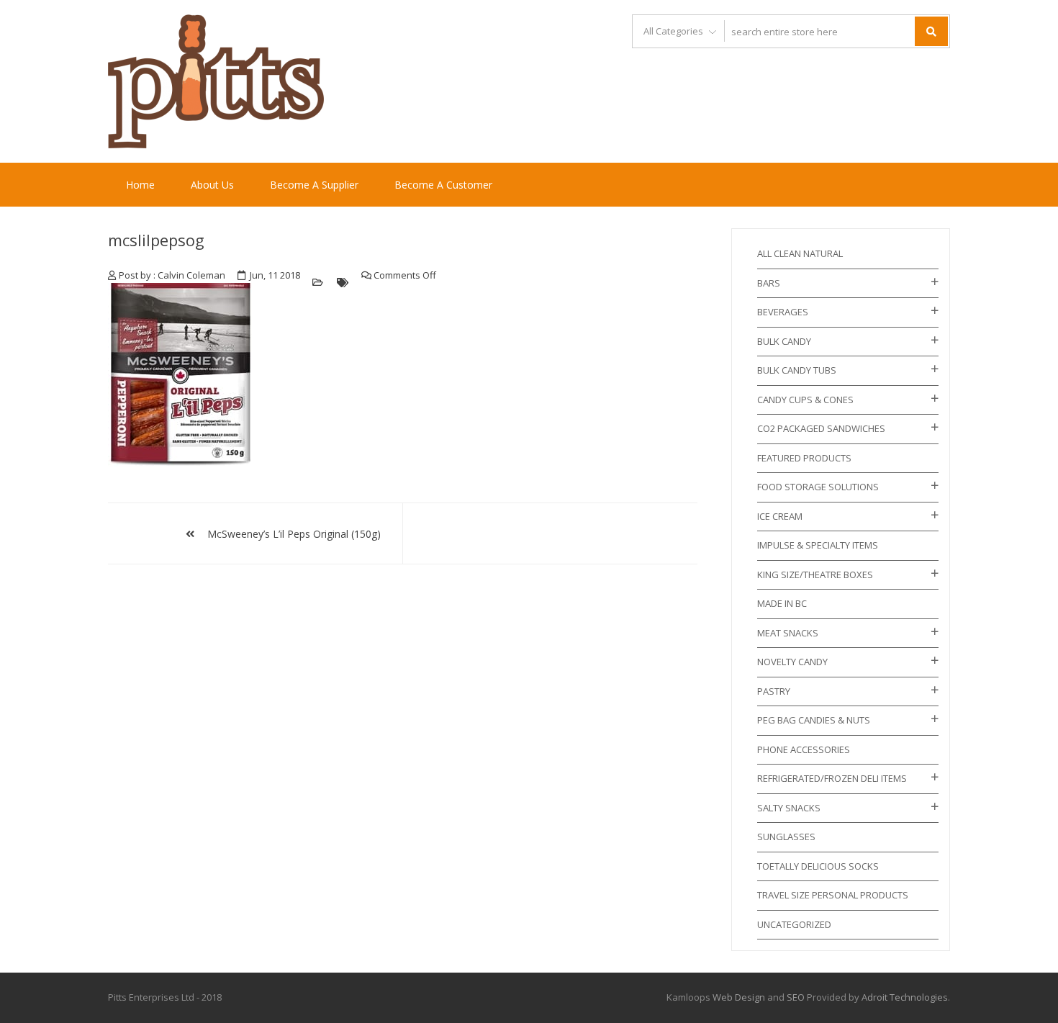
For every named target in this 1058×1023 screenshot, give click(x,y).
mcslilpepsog (156, 240)
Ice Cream (779, 516)
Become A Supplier (314, 184)
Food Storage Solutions (818, 486)
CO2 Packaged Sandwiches (821, 428)
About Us (212, 184)
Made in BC (782, 603)
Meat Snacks (787, 632)
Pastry (773, 691)
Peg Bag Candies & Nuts (813, 719)
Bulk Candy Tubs (796, 370)
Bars (768, 282)
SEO (796, 997)
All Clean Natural (800, 253)
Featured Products (804, 457)
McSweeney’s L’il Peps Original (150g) (294, 534)
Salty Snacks (788, 807)
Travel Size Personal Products (832, 894)
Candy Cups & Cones (805, 399)
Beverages (782, 311)
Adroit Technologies (905, 997)
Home (140, 184)
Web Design (739, 997)
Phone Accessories (803, 749)
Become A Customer (443, 184)
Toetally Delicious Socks (818, 866)
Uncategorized (794, 924)
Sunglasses (786, 836)
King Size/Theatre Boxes (815, 574)
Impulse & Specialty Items (817, 544)
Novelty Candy (792, 661)
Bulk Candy (784, 341)
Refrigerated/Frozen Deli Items (832, 778)
